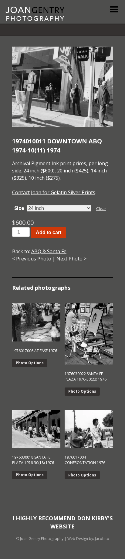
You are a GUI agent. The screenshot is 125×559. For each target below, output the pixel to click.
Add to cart (48, 232)
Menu (114, 9)
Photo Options (30, 362)
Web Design (77, 538)
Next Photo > (71, 258)
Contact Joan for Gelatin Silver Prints (53, 192)
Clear (101, 208)
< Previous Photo (31, 258)
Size (19, 208)
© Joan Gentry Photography (39, 538)
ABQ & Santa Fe (48, 251)
